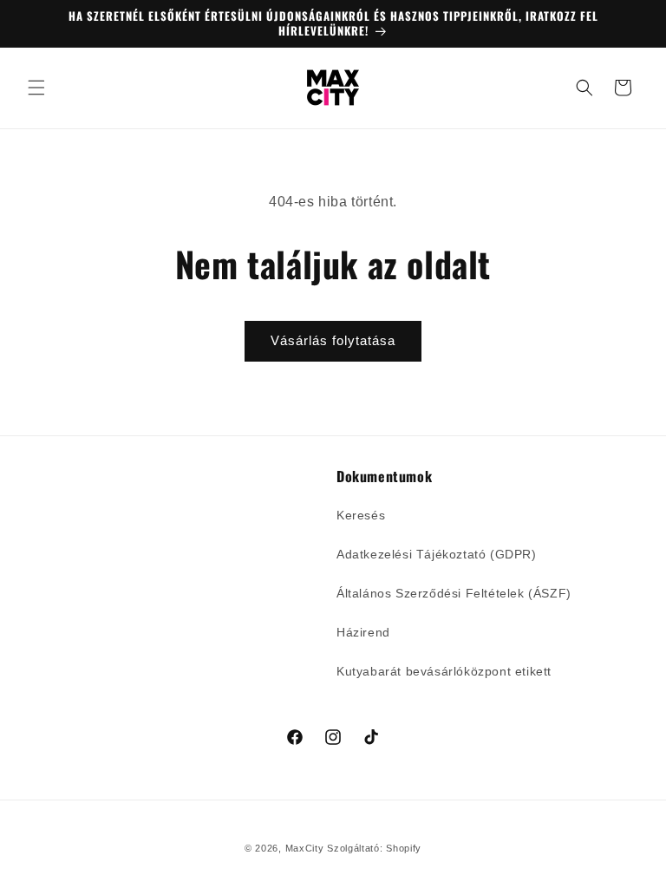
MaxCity (304, 848)
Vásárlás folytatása (333, 340)
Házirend (363, 632)
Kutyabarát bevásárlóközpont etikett (444, 671)
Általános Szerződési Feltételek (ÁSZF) (453, 593)
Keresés (360, 515)
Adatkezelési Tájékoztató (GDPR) (436, 554)
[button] (36, 88)
